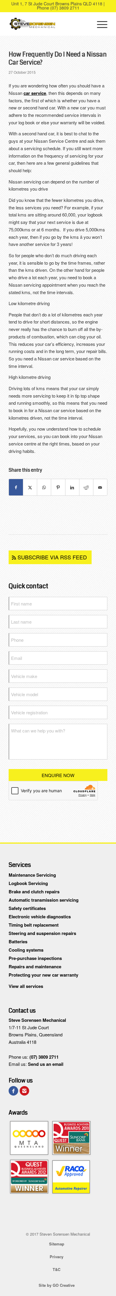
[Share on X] (30, 487)
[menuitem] (99, 24)
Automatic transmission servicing (44, 900)
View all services (26, 986)
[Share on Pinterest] (58, 487)
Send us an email (45, 1064)
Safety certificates (27, 908)
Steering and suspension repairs (42, 933)
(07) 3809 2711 (64, 8)
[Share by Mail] (100, 487)
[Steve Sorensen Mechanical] (48, 24)
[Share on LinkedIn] (72, 487)
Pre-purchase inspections (35, 958)
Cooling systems (26, 950)
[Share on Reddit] (86, 487)
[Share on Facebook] (16, 487)
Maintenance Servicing (32, 875)
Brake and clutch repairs (34, 891)
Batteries (18, 941)
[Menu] (99, 24)
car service (34, 93)
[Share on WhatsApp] (44, 487)
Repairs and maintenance (35, 966)
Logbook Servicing (28, 883)
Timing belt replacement (34, 925)
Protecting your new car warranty (43, 975)
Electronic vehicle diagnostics (40, 916)
